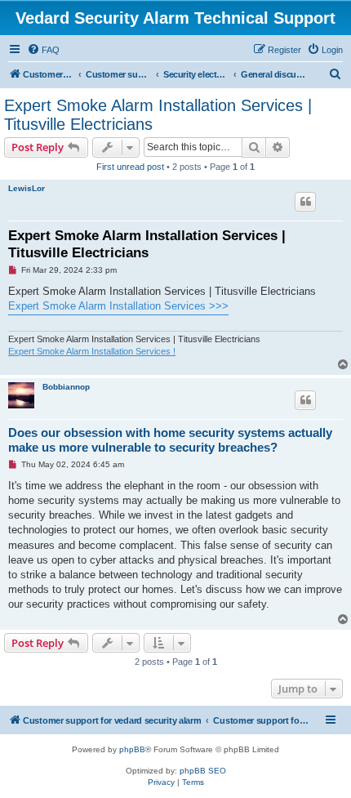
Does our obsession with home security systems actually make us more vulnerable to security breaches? (170, 440)
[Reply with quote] (305, 202)
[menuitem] (43, 50)
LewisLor (26, 188)
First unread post (130, 167)
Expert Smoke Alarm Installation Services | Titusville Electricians (158, 114)
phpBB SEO (203, 770)
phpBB (132, 749)
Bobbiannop (66, 386)
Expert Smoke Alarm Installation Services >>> (118, 306)
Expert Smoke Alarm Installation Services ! (92, 351)
